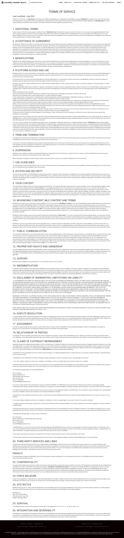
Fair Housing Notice (102, 526)
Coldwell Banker (26, 523)
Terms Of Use (86, 523)
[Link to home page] (14, 2)
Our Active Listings (80, 2)
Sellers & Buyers (109, 3)
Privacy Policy (97, 523)
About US (68, 3)
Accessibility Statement (84, 526)
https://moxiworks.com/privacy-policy (23, 458)
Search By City (95, 3)
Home (61, 2)
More (119, 3)
